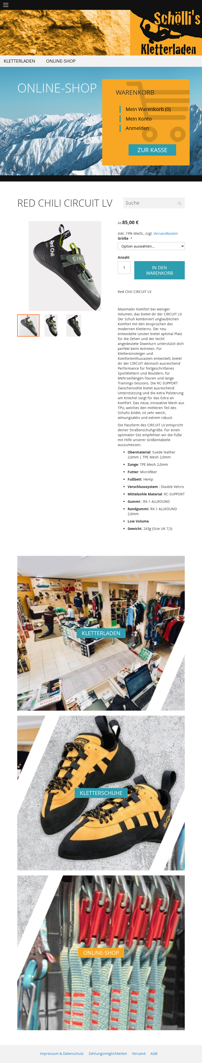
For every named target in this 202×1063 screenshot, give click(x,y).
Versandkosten (166, 233)
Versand (139, 1053)
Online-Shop (101, 952)
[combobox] (154, 203)
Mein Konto (139, 118)
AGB (154, 1053)
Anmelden (137, 128)
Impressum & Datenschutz (62, 1053)
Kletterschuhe (101, 792)
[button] (51, 325)
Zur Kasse (152, 150)
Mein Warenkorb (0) (148, 109)
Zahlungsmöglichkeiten (108, 1053)
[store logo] (166, 32)
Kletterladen (101, 633)
